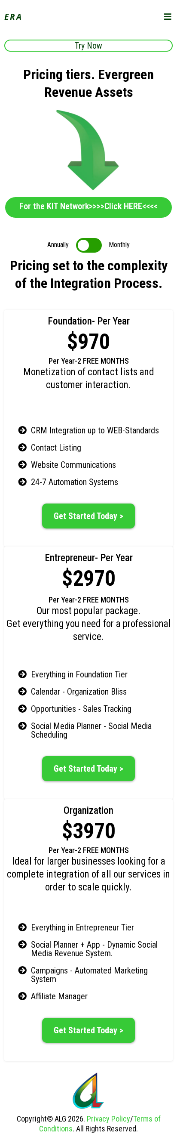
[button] (168, 17)
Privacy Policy (108, 1118)
